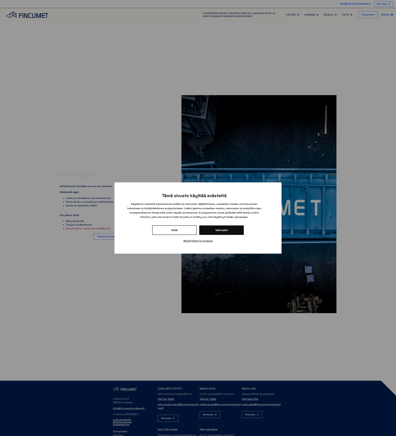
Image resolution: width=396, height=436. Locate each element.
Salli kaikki (221, 230)
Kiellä (174, 230)
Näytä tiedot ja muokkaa (198, 240)
